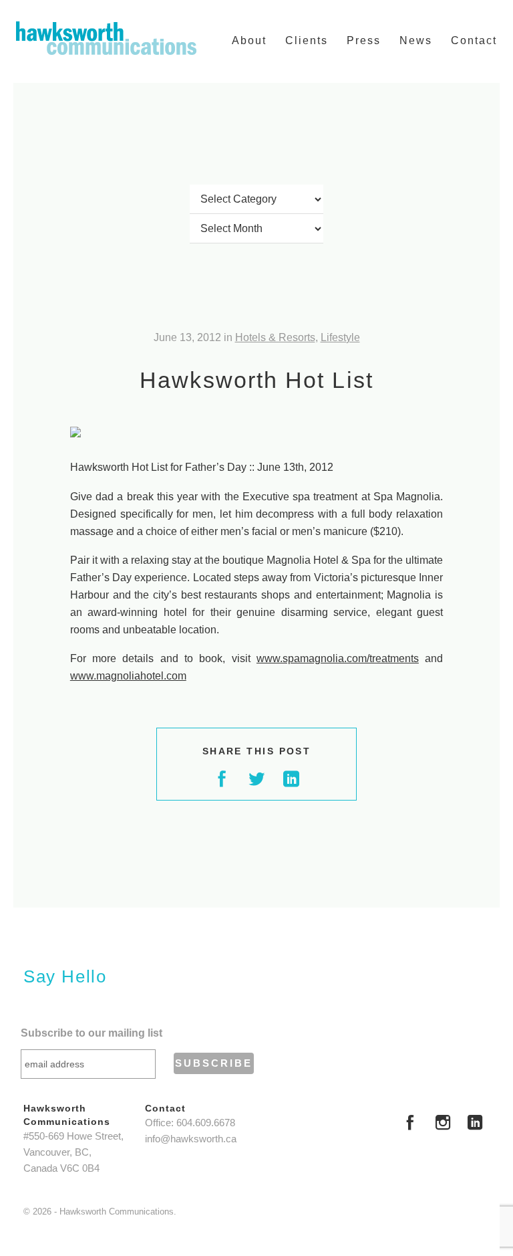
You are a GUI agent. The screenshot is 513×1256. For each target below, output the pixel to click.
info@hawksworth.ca (190, 1139)
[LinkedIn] (475, 1124)
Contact (474, 40)
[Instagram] (443, 1124)
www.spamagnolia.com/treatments (337, 658)
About (249, 40)
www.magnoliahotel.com (128, 676)
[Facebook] (410, 1124)
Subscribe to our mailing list (91, 1033)
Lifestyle (340, 337)
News (415, 40)
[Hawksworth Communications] (106, 38)
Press (364, 40)
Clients (306, 40)
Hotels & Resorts (275, 337)
